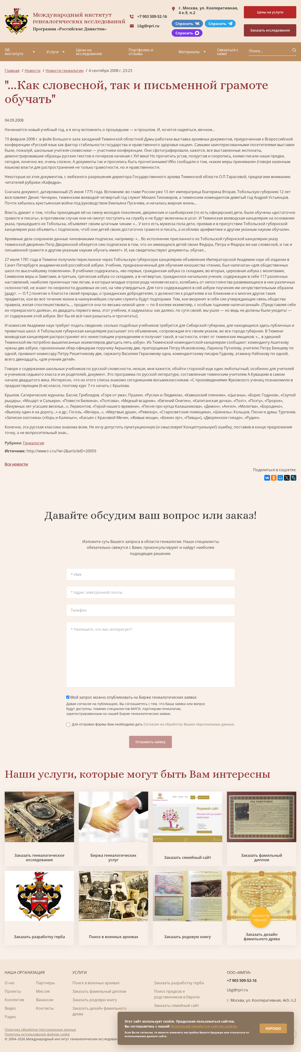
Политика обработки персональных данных (40, 1029)
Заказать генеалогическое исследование (39, 857)
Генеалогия (33, 443)
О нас (10, 982)
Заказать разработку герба (39, 937)
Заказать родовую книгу (187, 937)
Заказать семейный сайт (187, 857)
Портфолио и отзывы (141, 52)
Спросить (184, 23)
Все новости (16, 464)
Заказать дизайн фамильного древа (262, 936)
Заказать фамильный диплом (261, 857)
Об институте (14, 52)
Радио (10, 1016)
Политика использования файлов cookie (37, 1034)
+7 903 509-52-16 (152, 16)
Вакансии (44, 999)
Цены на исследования (89, 52)
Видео (10, 1008)
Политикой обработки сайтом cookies (203, 1026)
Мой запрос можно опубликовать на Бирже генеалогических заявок (133, 697)
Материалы (189, 52)
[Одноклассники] (274, 478)
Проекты (13, 991)
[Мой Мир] (280, 478)
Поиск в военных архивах (113, 937)
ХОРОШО (273, 1028)
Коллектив (14, 999)
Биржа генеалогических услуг (113, 857)
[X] (287, 478)
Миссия (43, 991)
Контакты (45, 1008)
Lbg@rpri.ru (148, 26)
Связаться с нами (227, 52)
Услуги (52, 52)
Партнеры (45, 982)
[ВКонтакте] (267, 478)
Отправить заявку (150, 742)
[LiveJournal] (293, 478)
